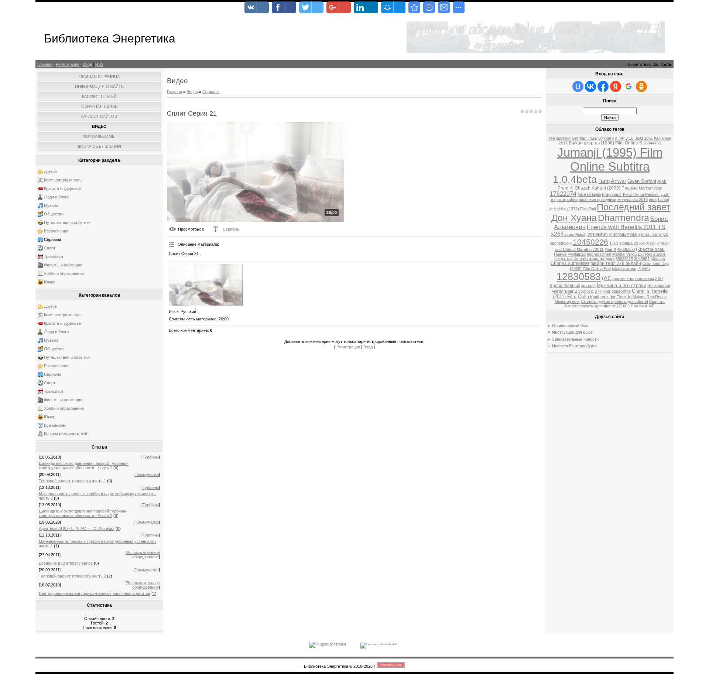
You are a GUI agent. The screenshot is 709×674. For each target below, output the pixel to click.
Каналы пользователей (65, 434)
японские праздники (597, 199)
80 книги (606, 138)
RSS (99, 64)
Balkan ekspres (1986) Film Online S (605, 143)
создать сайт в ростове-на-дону (584, 258)
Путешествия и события (67, 222)
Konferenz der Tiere (608, 297)
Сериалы (52, 239)
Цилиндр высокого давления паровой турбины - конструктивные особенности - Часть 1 (84, 465)
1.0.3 (613, 243)
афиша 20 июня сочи (639, 243)
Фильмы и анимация (63, 265)
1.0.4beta (575, 179)
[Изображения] (206, 285)
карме (631, 188)
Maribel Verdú (624, 254)
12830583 (578, 276)
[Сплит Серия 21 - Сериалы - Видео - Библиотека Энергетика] (414, 7)
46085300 (626, 249)
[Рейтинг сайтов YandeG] (378, 644)
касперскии (561, 243)
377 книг (602, 291)
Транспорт (54, 256)
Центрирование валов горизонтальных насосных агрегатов (94, 593)
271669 (623, 306)
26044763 (652, 143)
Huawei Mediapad (570, 254)
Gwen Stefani (641, 181)
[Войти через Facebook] (603, 86)
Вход (87, 64)
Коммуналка (147, 474)
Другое (50, 171)
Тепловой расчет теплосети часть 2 (72, 576)
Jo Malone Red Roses (647, 297)
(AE (606, 278)
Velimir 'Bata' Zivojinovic (573, 291)
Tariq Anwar (612, 181)
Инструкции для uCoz (572, 332)
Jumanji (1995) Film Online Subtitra (609, 159)
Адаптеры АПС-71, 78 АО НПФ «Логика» (76, 528)
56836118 (624, 258)
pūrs (653, 199)
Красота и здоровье (62, 188)
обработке (621, 291)
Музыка (51, 205)
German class (584, 138)
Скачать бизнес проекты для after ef (614, 303)
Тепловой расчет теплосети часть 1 (72, 481)
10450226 (590, 242)
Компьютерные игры (63, 180)
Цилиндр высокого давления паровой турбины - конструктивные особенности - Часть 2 (84, 513)
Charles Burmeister (570, 263)
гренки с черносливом (633, 278)
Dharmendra (623, 217)
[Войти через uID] (577, 86)
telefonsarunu (624, 268)
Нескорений (658, 285)
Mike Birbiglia (589, 194)
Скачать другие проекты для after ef (614, 301)
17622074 (563, 194)
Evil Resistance (651, 254)
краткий (563, 138)
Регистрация (67, 64)
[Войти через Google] (628, 86)
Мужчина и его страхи (621, 285)
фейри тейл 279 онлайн (615, 263)
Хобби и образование (64, 273)
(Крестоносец (650, 249)
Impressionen (599, 254)
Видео (192, 91)
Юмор (49, 282)
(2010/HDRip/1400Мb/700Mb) (613, 234)
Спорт (49, 248)
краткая (588, 285)
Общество (54, 214)
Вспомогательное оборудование (143, 554)
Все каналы (55, 425)
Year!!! (610, 249)
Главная (44, 64)
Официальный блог (570, 325)
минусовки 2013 (632, 199)
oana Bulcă (575, 234)
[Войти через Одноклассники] (641, 86)
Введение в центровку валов (66, 563)
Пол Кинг (639, 306)
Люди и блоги (56, 197)
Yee (551, 138)
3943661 (642, 258)
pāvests (658, 258)
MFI (651, 306)
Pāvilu (643, 268)
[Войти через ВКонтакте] (590, 86)
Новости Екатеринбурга (574, 346)
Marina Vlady (650, 188)
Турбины (151, 457)
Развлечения (56, 231)
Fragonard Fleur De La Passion (631, 194)
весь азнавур (654, 234)
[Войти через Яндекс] (615, 86)
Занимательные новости (575, 339)
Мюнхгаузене (567, 301)
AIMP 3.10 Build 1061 (634, 138)
